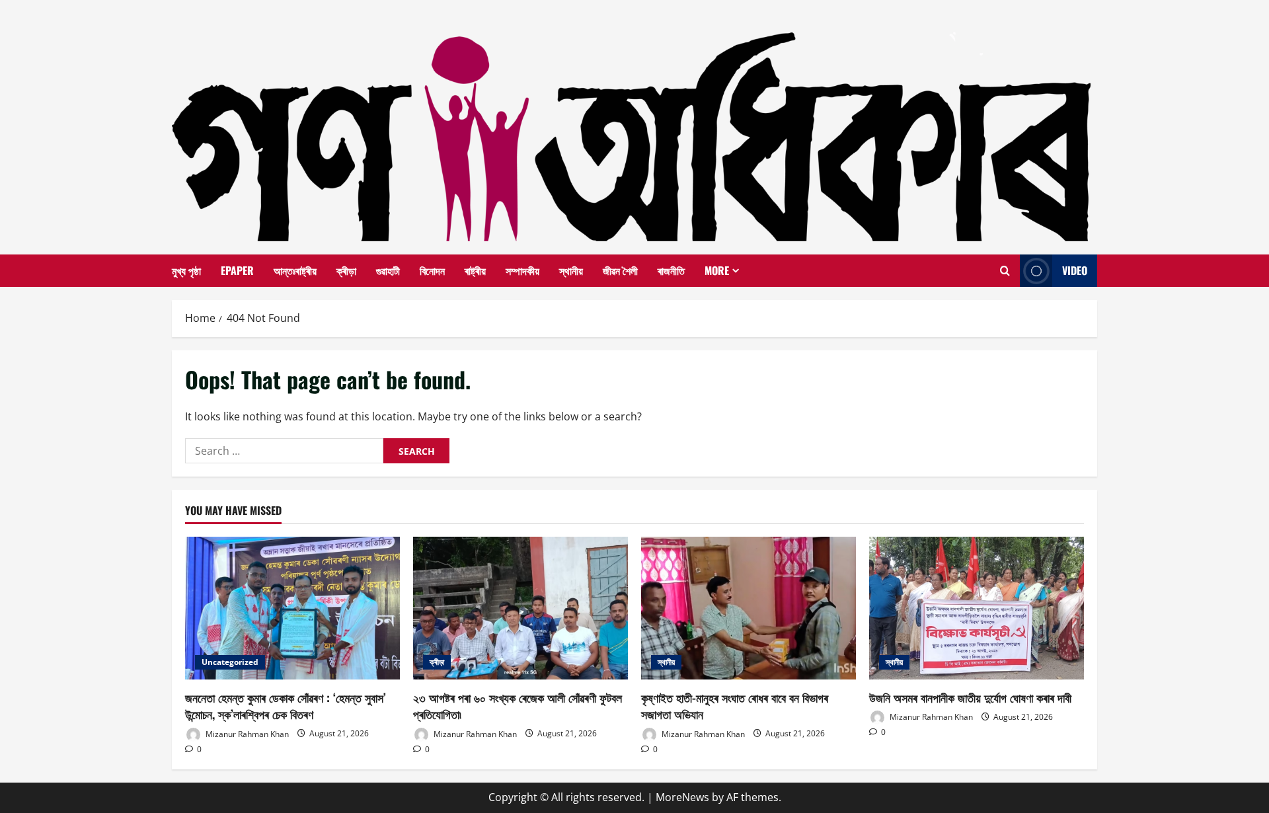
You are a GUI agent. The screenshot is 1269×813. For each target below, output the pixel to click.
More (717, 270)
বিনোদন (432, 270)
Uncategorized (230, 662)
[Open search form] (1005, 271)
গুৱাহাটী (388, 270)
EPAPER (237, 270)
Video (1074, 270)
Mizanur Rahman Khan (246, 733)
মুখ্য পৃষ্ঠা (186, 270)
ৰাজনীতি (671, 270)
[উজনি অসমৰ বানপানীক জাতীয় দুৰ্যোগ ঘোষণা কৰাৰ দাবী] (976, 608)
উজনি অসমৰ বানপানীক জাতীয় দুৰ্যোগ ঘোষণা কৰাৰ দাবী (970, 697)
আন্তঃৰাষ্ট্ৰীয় (295, 270)
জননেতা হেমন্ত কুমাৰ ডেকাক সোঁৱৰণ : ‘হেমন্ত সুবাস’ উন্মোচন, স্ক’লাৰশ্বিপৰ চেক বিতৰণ (285, 705)
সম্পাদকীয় (522, 270)
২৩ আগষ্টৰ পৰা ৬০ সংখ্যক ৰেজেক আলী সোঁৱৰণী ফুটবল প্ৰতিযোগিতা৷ (517, 705)
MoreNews (682, 797)
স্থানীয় (571, 270)
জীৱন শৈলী (620, 270)
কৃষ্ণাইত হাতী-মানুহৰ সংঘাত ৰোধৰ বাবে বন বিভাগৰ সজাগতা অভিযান (734, 705)
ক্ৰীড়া (346, 270)
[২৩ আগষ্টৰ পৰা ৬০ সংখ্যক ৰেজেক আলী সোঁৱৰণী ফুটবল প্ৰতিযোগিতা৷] (520, 608)
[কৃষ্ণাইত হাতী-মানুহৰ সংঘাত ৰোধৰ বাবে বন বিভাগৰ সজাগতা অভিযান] (748, 608)
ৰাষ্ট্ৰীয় (475, 270)
